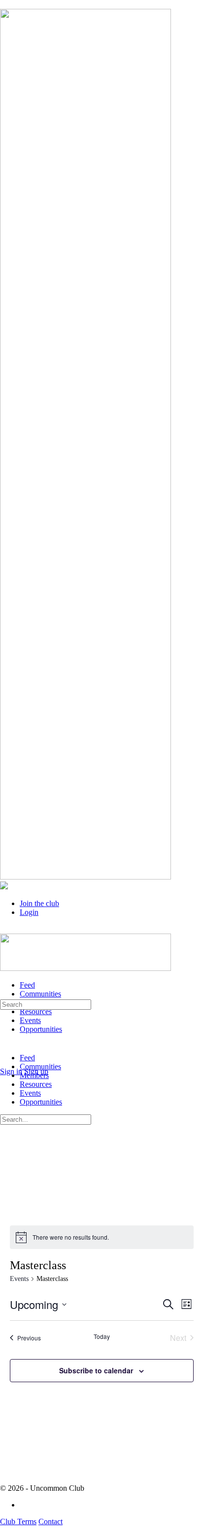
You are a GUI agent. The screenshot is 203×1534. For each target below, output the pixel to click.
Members (34, 1075)
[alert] (102, 1237)
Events (19, 1278)
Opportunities (41, 1102)
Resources (36, 1084)
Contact (50, 1521)
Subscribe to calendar (96, 1370)
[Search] (5, 1062)
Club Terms (18, 1521)
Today (102, 1336)
